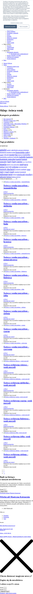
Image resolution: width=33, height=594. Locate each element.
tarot (10, 174)
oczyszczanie (23, 167)
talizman (4, 174)
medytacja (24, 164)
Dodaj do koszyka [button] (9, 193)
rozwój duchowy (7, 169)
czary (2, 155)
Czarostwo (10, 68)
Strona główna (4, 106)
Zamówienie (10, 47)
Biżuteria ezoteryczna (13, 66)
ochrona (15, 167)
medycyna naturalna (13, 164)
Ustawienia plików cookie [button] (16, 23)
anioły (9, 150)
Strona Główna (8, 63)
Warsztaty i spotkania (9, 138)
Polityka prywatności (13, 57)
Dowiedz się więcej (9, 229)
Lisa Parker (28, 162)
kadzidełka (26, 155)
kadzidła (16, 157)
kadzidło (22, 157)
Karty (8, 34)
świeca (8, 177)
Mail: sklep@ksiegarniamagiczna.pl (7, 525)
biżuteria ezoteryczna (7, 152)
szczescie (23, 172)
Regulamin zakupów (13, 52)
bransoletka (20, 152)
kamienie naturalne (7, 159)
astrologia (14, 150)
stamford (17, 172)
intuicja (20, 155)
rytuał (6, 172)
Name (2, 587)
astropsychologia (23, 150)
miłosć (2, 167)
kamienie (29, 157)
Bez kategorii (7, 119)
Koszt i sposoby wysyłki (14, 55)
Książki (9, 36)
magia (3, 164)
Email (2, 489)
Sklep (5, 65)
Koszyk (9, 46)
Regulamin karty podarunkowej (19, 54)
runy (2, 172)
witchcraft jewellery (25, 174)
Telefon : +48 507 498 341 (5, 533)
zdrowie (3, 177)
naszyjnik (8, 167)
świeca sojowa (16, 177)
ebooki (6, 155)
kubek (23, 161)
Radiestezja (10, 39)
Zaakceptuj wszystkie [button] (10, 26)
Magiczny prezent (12, 38)
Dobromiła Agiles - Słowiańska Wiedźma (15, 124)
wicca (15, 174)
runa (28, 169)
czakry (27, 152)
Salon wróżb (10, 42)
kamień (18, 159)
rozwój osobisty (21, 169)
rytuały (11, 172)
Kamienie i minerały (12, 33)
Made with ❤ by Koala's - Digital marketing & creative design (15, 536)
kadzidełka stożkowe (6, 157)
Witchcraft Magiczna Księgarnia (15, 497)
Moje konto (10, 49)
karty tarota (17, 161)
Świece (9, 41)
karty (9, 161)
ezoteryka (13, 154)
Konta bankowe (11, 58)
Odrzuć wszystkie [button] (23, 26)
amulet (3, 150)
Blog (5, 60)
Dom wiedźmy (11, 31)
